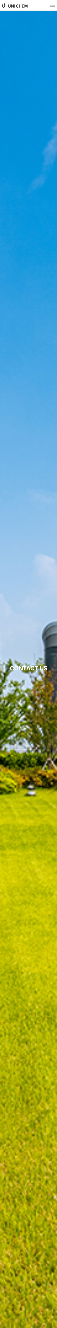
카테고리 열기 (52, 5)
